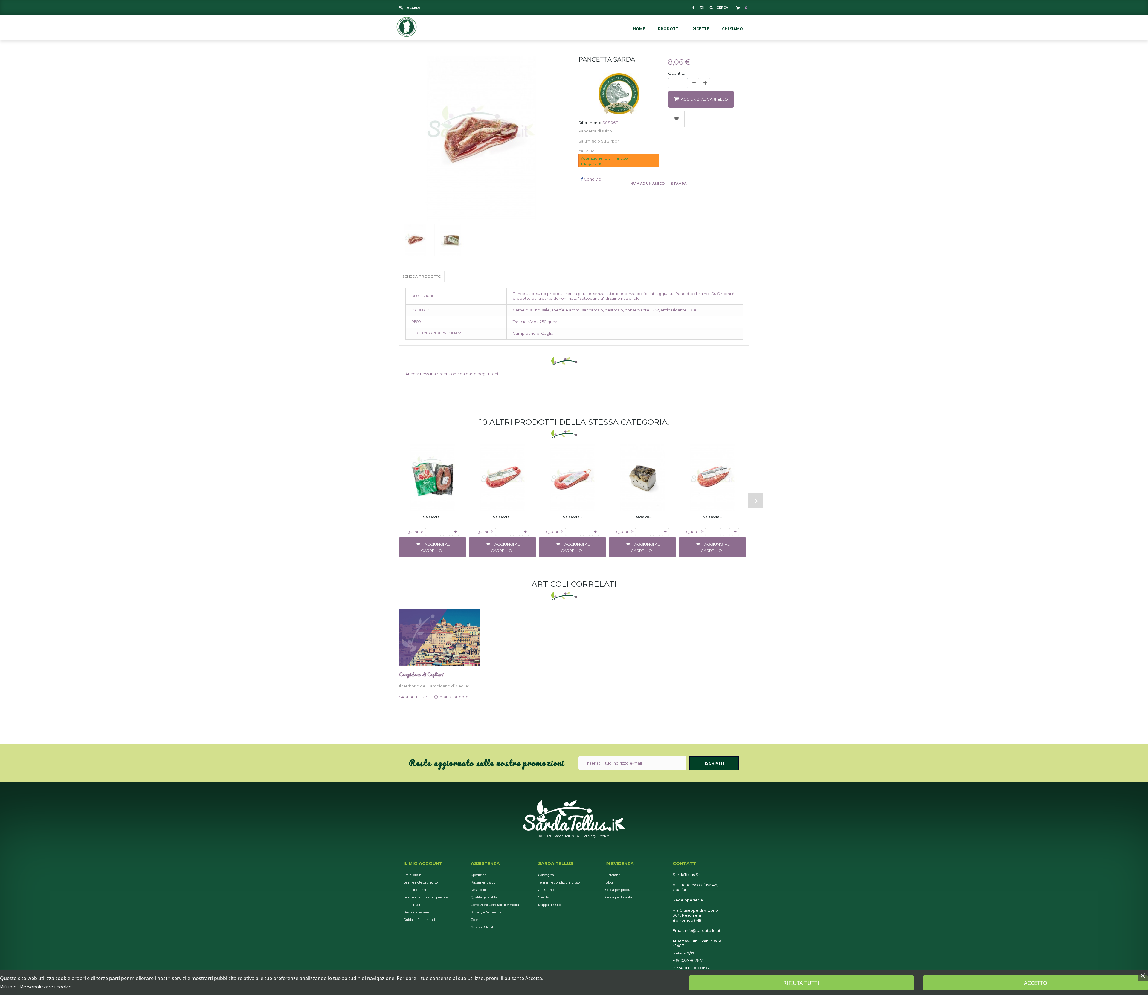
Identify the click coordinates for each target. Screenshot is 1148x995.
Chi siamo (546, 890)
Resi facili (478, 890)
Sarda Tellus (555, 863)
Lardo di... (642, 517)
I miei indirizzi (415, 890)
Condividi (592, 179)
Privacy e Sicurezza (486, 912)
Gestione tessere (416, 912)
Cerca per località (618, 897)
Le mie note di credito (421, 882)
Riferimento (590, 122)
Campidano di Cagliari (421, 674)
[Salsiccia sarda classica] (432, 477)
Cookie (603, 836)
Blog (609, 882)
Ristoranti (613, 875)
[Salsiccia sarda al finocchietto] (712, 477)
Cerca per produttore (621, 890)
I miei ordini (413, 875)
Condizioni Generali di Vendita (495, 905)
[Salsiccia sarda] (502, 477)
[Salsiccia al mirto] (572, 477)
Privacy (589, 836)
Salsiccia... (432, 517)
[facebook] (693, 7)
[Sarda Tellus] (407, 26)
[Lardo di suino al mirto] (642, 477)
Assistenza (485, 863)
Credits (543, 897)
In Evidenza (619, 863)
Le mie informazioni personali (427, 897)
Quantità (676, 73)
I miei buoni (413, 905)
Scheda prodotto (421, 276)
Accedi (413, 8)
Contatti (685, 863)
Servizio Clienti (482, 927)
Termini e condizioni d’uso (559, 882)
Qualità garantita (484, 897)
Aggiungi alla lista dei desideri (676, 119)
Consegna (546, 875)
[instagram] (701, 7)
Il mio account (423, 863)
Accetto (1035, 982)
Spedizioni (479, 875)
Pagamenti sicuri (484, 882)
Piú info (8, 987)
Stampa (678, 183)
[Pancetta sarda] (415, 240)
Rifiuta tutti (801, 982)
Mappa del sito (549, 905)
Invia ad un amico (647, 183)
